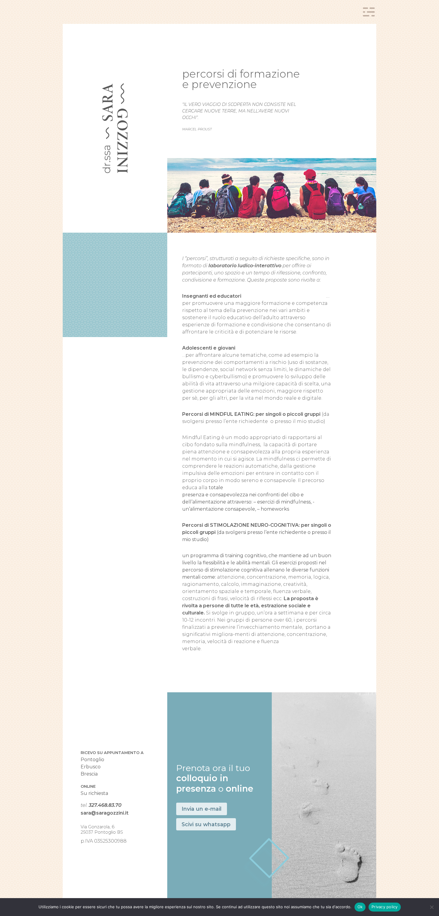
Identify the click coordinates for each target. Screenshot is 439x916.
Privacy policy (385, 906)
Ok (360, 906)
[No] (432, 907)
